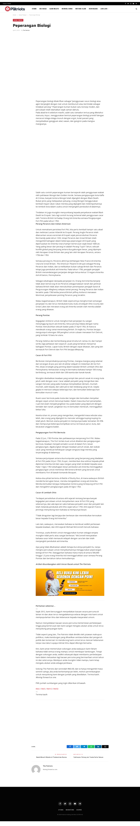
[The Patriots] (15, 8)
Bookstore (70, 810)
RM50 (55, 689)
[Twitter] (16, 102)
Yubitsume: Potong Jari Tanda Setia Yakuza (88, 757)
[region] (88, 158)
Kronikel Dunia (67, 9)
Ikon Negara (93, 9)
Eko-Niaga (43, 9)
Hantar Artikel (7, 3)
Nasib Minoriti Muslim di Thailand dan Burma (51, 757)
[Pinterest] (16, 110)
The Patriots (26, 30)
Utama (34, 9)
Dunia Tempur (18, 20)
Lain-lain (103, 9)
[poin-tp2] (70, 595)
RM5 (43, 689)
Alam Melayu (54, 9)
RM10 (49, 689)
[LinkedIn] (16, 106)
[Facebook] (16, 97)
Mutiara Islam (80, 9)
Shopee (79, 810)
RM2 (38, 689)
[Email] (16, 114)
